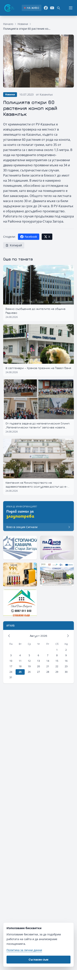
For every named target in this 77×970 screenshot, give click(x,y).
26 (29, 672)
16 (66, 661)
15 (56, 661)
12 (29, 661)
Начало (8, 24)
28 (47, 672)
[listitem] (31, 8)
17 (10, 666)
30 (66, 672)
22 (56, 666)
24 (10, 672)
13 (38, 661)
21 (47, 666)
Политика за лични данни (24, 950)
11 (20, 661)
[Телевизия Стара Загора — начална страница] (9, 8)
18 (20, 666)
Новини (23, 24)
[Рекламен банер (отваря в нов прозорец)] (20, 548)
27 (38, 672)
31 (10, 677)
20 (38, 666)
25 (20, 672)
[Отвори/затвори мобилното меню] (71, 8)
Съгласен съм (38, 959)
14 (47, 661)
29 (56, 672)
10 (10, 661)
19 (29, 666)
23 (66, 666)
